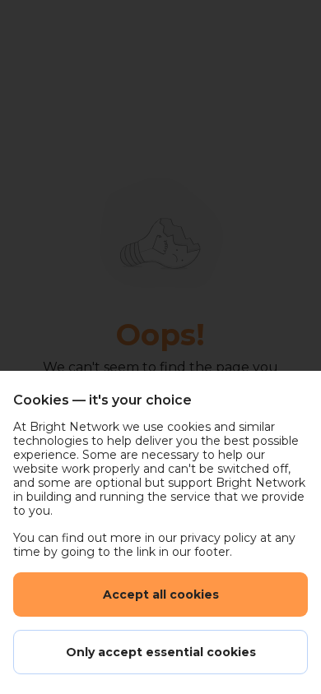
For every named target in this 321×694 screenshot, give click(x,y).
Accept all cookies (161, 594)
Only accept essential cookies (161, 652)
